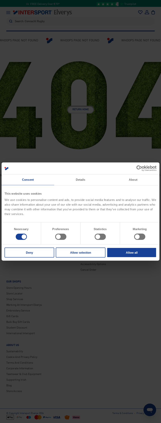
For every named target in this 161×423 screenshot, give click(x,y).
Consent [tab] (28, 179)
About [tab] (133, 179)
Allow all (132, 252)
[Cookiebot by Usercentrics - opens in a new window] (139, 168)
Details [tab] (80, 179)
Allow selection (80, 252)
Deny (29, 252)
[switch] (60, 237)
